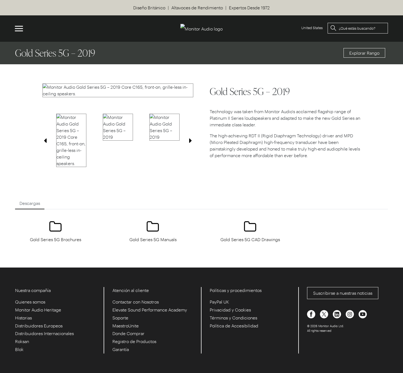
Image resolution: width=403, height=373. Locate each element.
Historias (23, 317)
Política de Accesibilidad (234, 325)
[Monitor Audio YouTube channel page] (363, 313)
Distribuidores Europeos (39, 325)
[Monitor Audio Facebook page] (311, 313)
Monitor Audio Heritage (38, 309)
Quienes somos (30, 301)
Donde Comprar (128, 333)
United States (312, 28)
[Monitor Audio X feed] (324, 313)
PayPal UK (219, 301)
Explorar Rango (364, 52)
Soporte (120, 317)
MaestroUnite (125, 325)
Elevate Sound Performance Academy (149, 309)
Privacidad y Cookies (230, 309)
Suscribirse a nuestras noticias (342, 293)
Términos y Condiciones (233, 317)
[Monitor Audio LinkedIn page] (337, 313)
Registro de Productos (134, 341)
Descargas (29, 203)
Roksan (22, 341)
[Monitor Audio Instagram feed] (350, 313)
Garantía (120, 349)
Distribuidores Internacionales (44, 333)
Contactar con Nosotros (135, 301)
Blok (19, 349)
